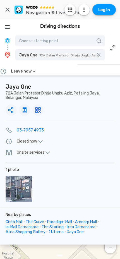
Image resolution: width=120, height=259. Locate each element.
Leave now (21, 71)
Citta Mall (14, 222)
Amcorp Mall (86, 222)
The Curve (35, 222)
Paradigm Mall (59, 222)
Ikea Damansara (81, 227)
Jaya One (75, 232)
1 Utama (56, 232)
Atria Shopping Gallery (25, 232)
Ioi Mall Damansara (22, 227)
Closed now (27, 141)
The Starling (53, 227)
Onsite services (30, 152)
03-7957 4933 (30, 130)
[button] (60, 54)
